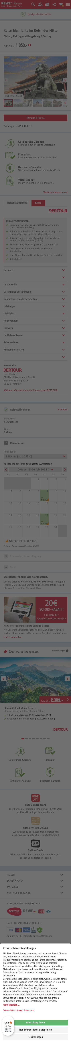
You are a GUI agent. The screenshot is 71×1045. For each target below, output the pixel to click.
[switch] (8, 1030)
